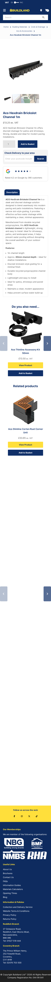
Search (40, 158)
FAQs (5, 881)
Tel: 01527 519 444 (12, 941)
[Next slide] (47, 343)
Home (6, 27)
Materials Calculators (13, 889)
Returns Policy (9, 919)
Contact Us (8, 877)
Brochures (7, 873)
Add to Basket (27, 144)
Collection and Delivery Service (17, 907)
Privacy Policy (9, 915)
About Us (7, 869)
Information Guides (12, 885)
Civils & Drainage (38, 27)
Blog (5, 897)
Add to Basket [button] (25, 373)
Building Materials (19, 27)
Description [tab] (12, 192)
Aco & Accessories (24, 31)
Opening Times (10, 893)
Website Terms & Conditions (16, 911)
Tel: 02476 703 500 (12, 962)
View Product (25, 365)
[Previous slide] (3, 343)
